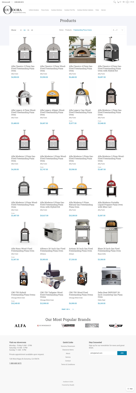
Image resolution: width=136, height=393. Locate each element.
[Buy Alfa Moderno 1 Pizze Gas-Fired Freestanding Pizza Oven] (111, 93)
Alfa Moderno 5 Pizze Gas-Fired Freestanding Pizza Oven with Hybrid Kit (52, 204)
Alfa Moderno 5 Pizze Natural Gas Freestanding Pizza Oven (81, 204)
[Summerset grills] (44, 325)
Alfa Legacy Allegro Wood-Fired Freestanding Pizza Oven (52, 112)
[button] (120, 2)
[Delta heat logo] (116, 325)
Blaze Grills (102, 254)
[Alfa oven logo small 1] (20, 325)
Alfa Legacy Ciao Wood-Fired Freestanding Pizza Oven (80, 112)
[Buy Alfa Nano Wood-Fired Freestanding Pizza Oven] (24, 232)
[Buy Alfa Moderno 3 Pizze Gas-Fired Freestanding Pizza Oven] (82, 139)
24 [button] (24, 30)
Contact (68, 361)
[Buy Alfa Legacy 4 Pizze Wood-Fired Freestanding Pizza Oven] (24, 93)
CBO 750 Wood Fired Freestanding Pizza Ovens (81, 293)
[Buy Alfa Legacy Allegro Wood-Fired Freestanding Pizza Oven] (53, 93)
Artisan (71, 254)
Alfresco (43, 254)
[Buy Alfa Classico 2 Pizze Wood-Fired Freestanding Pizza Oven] (53, 49)
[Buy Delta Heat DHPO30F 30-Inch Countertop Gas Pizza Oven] (111, 276)
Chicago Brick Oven (18, 298)
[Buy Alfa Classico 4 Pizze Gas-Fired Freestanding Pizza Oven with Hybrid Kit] (111, 49)
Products (68, 30)
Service (67, 357)
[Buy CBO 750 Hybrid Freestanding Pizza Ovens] (24, 276)
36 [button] (28, 30)
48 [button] (32, 30)
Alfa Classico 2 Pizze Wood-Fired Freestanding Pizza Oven (53, 68)
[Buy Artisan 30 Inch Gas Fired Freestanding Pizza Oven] (82, 232)
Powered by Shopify (68, 385)
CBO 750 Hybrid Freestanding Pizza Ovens (23, 293)
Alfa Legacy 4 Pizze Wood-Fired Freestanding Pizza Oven (23, 112)
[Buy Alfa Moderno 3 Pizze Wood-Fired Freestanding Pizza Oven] (111, 139)
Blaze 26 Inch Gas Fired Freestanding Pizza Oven (109, 249)
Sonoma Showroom (68, 346)
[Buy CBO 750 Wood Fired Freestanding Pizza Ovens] (82, 276)
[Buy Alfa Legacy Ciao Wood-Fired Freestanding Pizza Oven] (82, 93)
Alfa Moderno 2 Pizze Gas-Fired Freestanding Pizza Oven (23, 158)
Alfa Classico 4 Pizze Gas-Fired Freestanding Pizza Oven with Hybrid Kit (110, 68)
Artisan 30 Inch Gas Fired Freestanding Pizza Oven (81, 249)
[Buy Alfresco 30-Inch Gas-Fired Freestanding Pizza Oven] (53, 232)
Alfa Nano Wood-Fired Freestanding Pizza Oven (22, 249)
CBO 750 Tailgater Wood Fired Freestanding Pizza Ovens (51, 294)
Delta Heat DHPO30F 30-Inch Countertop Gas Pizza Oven (110, 294)
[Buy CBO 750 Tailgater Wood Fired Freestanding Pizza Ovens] (53, 276)
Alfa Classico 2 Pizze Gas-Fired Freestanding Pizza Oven (23, 68)
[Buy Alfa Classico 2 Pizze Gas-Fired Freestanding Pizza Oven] (24, 49)
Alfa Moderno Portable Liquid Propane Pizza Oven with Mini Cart (110, 204)
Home (61, 30)
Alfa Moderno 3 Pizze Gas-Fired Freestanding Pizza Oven (81, 158)
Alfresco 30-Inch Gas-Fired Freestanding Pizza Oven (52, 249)
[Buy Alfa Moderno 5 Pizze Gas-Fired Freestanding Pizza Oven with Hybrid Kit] (53, 186)
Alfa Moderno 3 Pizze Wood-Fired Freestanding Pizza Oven (111, 158)
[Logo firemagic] (92, 325)
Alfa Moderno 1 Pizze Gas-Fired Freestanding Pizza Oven (110, 112)
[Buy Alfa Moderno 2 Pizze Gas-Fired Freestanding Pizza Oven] (24, 139)
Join (122, 353)
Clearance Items (68, 350)
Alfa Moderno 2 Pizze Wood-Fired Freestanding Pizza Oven (53, 158)
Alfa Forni (14, 74)
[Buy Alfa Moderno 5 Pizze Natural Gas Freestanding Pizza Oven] (82, 186)
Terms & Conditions (68, 364)
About (68, 353)
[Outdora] (14, 10)
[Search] (114, 2)
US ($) (132, 2)
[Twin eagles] (68, 325)
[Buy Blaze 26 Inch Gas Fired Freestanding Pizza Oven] (111, 232)
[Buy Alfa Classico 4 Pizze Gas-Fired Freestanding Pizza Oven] (82, 49)
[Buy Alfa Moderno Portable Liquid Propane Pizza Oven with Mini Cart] (111, 186)
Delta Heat (101, 300)
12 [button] (21, 30)
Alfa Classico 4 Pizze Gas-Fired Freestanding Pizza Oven (81, 68)
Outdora (65, 381)
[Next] (73, 309)
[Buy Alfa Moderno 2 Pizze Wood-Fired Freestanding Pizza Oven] (53, 139)
